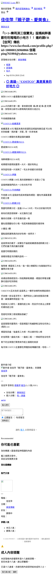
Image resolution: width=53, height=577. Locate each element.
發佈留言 (5, 421)
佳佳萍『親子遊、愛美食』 (25, 19)
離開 (14, 572)
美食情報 (22, 60)
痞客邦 (17, 385)
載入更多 (5, 405)
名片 (8, 71)
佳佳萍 (4, 371)
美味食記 (21, 392)
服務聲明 (27, 541)
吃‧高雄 (21, 396)
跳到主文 (5, 27)
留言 (23, 385)
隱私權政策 (45, 539)
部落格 (9, 68)
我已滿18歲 (6, 572)
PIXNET (12, 539)
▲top (3, 400)
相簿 (8, 65)
